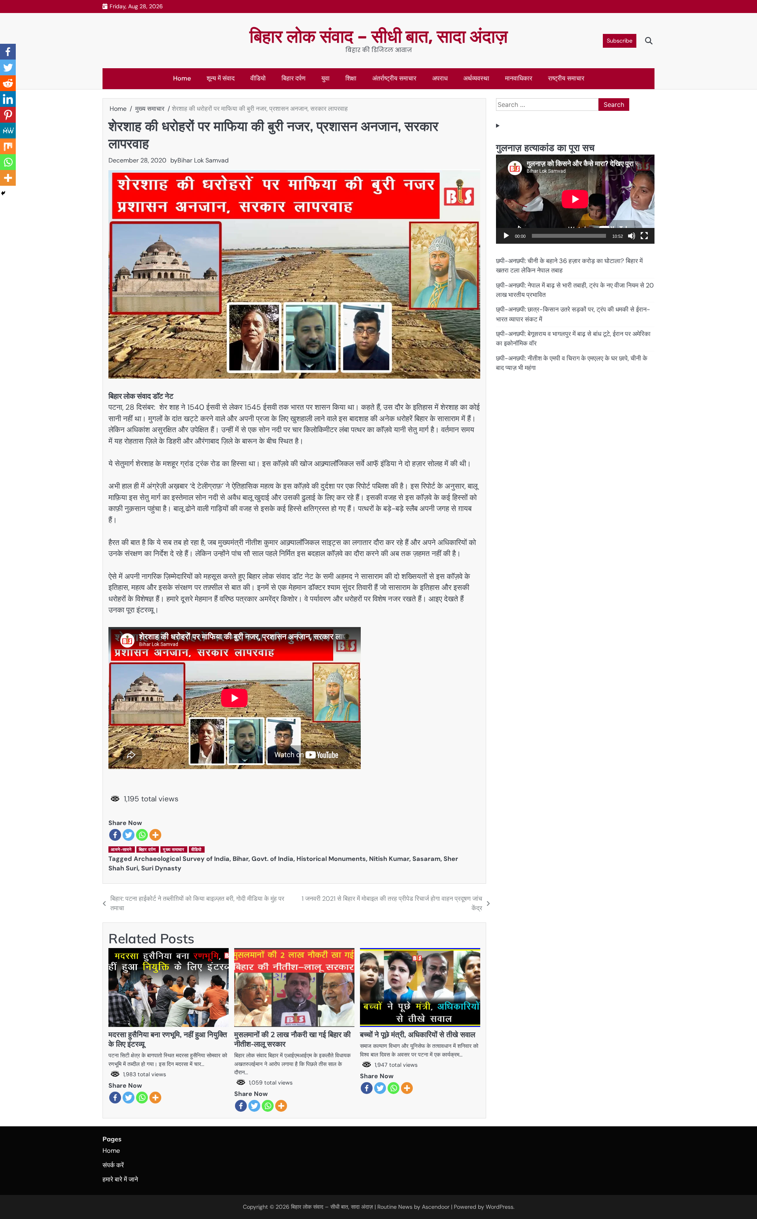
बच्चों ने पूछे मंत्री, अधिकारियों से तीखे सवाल (417, 1034)
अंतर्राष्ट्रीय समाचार (394, 78)
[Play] (506, 236)
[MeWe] (8, 130)
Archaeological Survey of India (181, 859)
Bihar (240, 859)
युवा (325, 78)
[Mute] (632, 236)
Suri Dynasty (161, 868)
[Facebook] (115, 835)
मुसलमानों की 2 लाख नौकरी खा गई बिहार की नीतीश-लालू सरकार (292, 1039)
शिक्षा (350, 78)
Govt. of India (272, 859)
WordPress (499, 1206)
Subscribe (619, 40)
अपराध (439, 78)
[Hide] (3, 193)
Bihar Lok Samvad (203, 160)
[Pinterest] (8, 115)
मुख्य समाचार (173, 849)
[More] (155, 835)
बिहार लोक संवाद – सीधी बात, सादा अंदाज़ (379, 36)
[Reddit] (8, 83)
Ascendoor (435, 1206)
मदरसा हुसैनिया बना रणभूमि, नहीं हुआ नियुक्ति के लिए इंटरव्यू (167, 1039)
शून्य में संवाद (221, 78)
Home (182, 78)
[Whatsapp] (142, 835)
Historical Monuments (331, 859)
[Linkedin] (8, 99)
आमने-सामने (121, 849)
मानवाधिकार (518, 78)
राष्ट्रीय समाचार (566, 78)
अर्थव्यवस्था (476, 78)
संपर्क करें (113, 1165)
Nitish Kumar (389, 859)
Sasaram (426, 859)
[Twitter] (128, 835)
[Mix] (8, 146)
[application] (575, 199)
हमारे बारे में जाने (120, 1179)
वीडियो (258, 78)
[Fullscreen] (644, 236)
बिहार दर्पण (294, 78)
